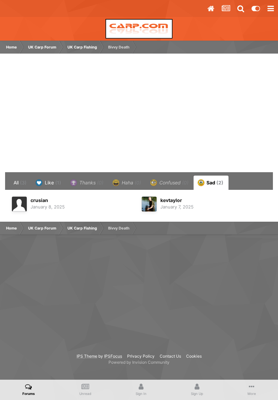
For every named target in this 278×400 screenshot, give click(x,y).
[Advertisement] (86, 116)
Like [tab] (52, 182)
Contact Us (170, 356)
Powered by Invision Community (139, 362)
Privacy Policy (141, 356)
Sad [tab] (214, 182)
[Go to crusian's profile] (19, 204)
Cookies (194, 356)
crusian (39, 200)
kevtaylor (171, 200)
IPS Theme (87, 356)
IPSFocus (113, 356)
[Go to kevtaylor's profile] (149, 204)
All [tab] (20, 182)
